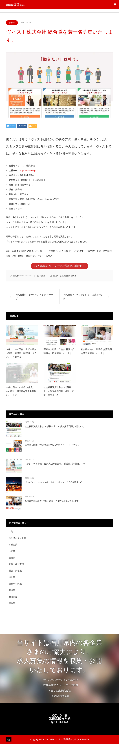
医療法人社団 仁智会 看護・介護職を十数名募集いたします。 (59, 351)
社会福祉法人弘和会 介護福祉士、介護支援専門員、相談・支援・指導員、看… (59, 391)
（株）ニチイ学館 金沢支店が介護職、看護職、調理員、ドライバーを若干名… (21, 353)
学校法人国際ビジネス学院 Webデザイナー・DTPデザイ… (53, 445)
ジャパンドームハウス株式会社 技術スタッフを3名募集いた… (55, 482)
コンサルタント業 (17, 538)
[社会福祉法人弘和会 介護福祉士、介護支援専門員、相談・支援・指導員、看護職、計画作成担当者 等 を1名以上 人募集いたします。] (60, 373)
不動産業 (13, 544)
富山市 (56, 276)
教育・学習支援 (16, 564)
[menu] (114, 4)
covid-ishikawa (26, 276)
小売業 (12, 551)
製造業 (12, 590)
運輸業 (12, 603)
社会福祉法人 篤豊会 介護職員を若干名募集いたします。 (96, 351)
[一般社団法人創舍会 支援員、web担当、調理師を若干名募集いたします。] (22, 373)
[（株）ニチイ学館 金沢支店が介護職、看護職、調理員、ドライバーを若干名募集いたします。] (22, 335)
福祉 (61, 276)
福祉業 (12, 23)
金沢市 (73, 276)
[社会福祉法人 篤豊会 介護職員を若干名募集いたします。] (97, 335)
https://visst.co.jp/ (28, 170)
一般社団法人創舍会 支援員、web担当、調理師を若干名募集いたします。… (21, 391)
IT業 (11, 531)
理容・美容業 (15, 570)
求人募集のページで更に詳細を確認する (59, 265)
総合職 (67, 276)
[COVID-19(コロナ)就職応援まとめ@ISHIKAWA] (24, 4)
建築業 (12, 557)
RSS (8, 739)
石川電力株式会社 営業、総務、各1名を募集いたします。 (53, 501)
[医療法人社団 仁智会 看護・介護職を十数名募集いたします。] (60, 335)
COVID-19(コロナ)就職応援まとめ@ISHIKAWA (66, 739)
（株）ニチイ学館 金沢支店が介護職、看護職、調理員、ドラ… (56, 463)
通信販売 (13, 596)
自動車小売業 (15, 583)
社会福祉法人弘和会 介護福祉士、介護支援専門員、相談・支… (55, 426)
